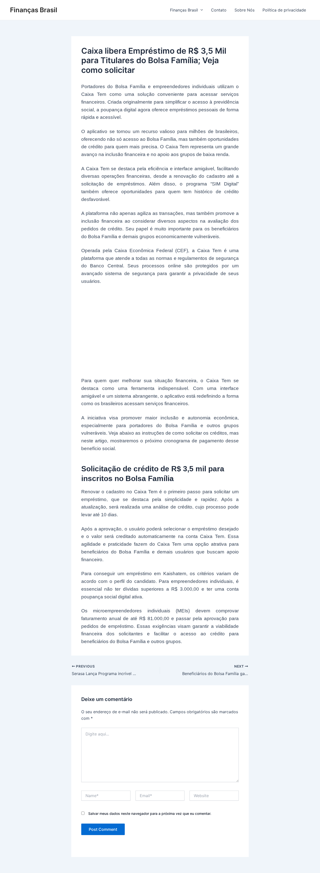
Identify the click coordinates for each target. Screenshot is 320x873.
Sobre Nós (244, 9)
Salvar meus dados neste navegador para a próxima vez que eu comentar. (149, 813)
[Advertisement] (160, 328)
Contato (218, 9)
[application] (200, 10)
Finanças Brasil (33, 10)
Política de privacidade (284, 9)
